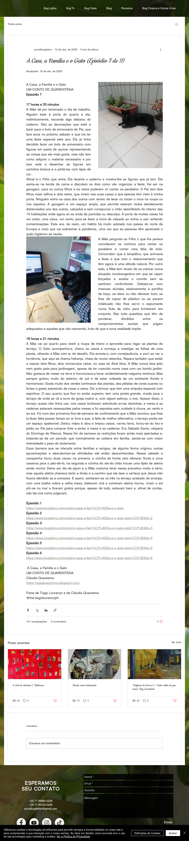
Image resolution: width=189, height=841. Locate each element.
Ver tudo (176, 642)
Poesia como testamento (84, 685)
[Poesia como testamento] (94, 664)
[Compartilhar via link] (55, 610)
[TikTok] (59, 822)
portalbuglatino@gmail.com (40, 808)
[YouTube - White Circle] (34, 822)
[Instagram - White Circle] (46, 822)
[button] (176, 24)
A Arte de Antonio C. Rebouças (28, 685)
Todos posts (15, 24)
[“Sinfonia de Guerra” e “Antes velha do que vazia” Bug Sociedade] (154, 664)
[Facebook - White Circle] (21, 822)
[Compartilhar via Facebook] (28, 610)
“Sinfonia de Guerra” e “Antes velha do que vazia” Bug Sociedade (154, 687)
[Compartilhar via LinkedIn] (46, 610)
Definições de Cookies (147, 833)
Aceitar (173, 833)
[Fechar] (184, 833)
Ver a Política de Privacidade (73, 836)
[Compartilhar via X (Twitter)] (37, 610)
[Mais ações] (160, 49)
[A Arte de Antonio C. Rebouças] (34, 664)
